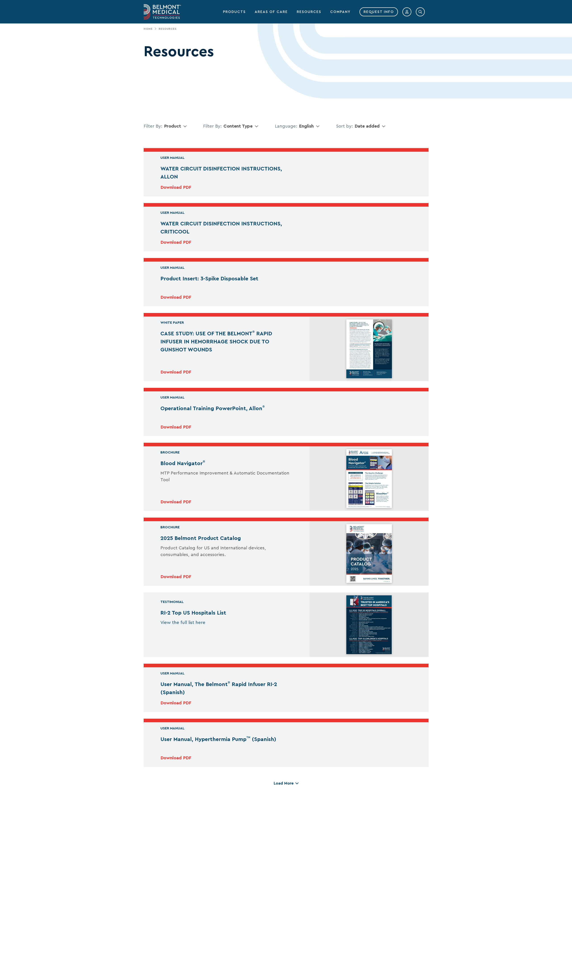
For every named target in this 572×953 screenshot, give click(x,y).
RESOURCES (309, 12)
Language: (286, 126)
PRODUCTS (234, 12)
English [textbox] (306, 126)
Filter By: (153, 126)
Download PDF (175, 187)
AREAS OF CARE (271, 12)
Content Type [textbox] (237, 126)
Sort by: (344, 126)
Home (148, 28)
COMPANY (340, 12)
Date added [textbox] (367, 126)
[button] (406, 11)
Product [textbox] (172, 126)
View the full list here (182, 622)
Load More (284, 783)
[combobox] (176, 126)
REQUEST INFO (379, 12)
